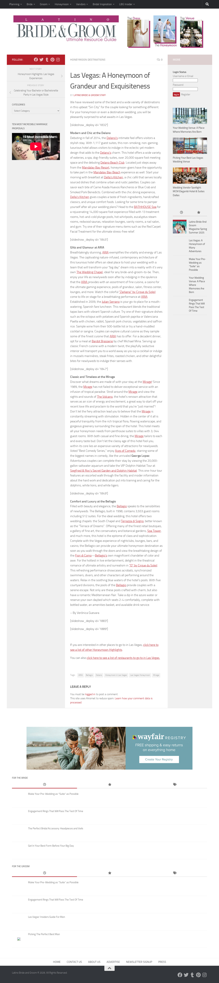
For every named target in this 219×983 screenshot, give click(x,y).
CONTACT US (74, 961)
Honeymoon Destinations (87, 59)
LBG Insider (125, 4)
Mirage (147, 382)
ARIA (105, 252)
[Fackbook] (36, 60)
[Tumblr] (47, 60)
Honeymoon (62, 4)
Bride (30, 4)
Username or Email (183, 76)
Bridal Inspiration (102, 4)
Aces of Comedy (125, 451)
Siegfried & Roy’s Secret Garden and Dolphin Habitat (103, 471)
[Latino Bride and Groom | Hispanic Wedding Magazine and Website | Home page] (109, 31)
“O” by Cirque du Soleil (143, 565)
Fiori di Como (83, 555)
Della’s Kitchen (113, 177)
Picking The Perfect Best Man (44, 934)
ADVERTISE (113, 961)
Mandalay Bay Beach (106, 172)
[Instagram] (58, 60)
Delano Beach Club (112, 162)
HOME (57, 961)
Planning (14, 4)
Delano (99, 675)
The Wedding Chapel (89, 272)
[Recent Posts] (181, 212)
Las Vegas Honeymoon (140, 675)
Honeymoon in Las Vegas (116, 675)
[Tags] (174, 784)
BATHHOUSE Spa (145, 207)
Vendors (80, 4)
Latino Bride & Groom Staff (90, 95)
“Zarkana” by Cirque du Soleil (137, 292)
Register (185, 94)
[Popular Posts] (198, 212)
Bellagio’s (101, 555)
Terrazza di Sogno (132, 521)
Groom (43, 4)
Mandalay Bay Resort (95, 167)
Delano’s (112, 138)
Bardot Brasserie (102, 341)
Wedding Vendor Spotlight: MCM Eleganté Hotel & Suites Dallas (188, 191)
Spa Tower (154, 531)
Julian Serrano (111, 302)
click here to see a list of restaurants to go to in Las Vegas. (123, 658)
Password (178, 84)
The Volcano (105, 397)
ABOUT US (94, 961)
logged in (90, 694)
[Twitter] (41, 60)
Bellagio (122, 506)
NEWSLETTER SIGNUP (139, 961)
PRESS (162, 961)
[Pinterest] (52, 60)
